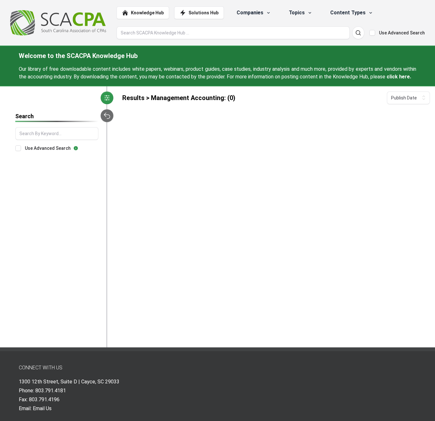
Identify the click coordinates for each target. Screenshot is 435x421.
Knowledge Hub (147, 12)
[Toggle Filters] (107, 97)
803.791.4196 (44, 399)
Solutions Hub (203, 12)
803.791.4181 (50, 391)
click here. (399, 77)
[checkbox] (372, 33)
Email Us (42, 408)
